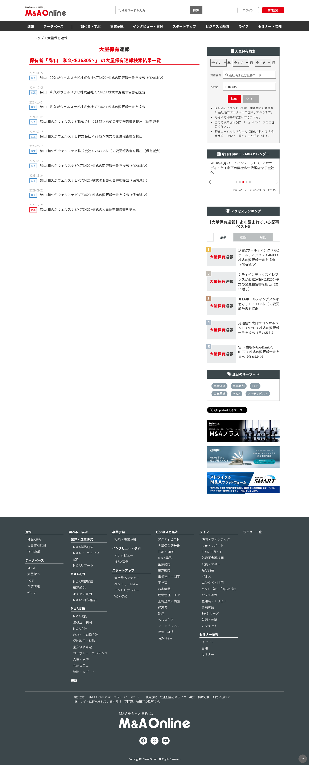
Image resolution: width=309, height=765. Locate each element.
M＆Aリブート (83, 565)
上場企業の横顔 (169, 601)
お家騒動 (164, 589)
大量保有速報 (36, 545)
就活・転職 (209, 619)
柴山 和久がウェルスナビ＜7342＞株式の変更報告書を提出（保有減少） (94, 165)
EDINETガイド (212, 551)
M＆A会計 (80, 628)
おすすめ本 (209, 595)
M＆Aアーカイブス (86, 553)
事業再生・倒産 (169, 576)
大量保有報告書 (169, 545)
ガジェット (209, 626)
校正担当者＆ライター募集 (177, 697)
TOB (255, 386)
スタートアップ (184, 26)
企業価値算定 (82, 647)
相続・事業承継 (125, 539)
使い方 (32, 592)
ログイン (248, 10)
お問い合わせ (221, 697)
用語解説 (79, 587)
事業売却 (238, 386)
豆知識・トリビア (214, 601)
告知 (205, 648)
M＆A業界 (165, 557)
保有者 (214, 87)
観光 (161, 613)
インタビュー (123, 555)
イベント (208, 642)
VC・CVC (120, 596)
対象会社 (215, 75)
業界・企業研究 (82, 539)
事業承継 (117, 26)
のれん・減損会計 (85, 634)
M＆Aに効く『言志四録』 (220, 589)
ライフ (244, 26)
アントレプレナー (126, 590)
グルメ (206, 576)
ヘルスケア (166, 619)
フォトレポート (213, 545)
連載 (74, 680)
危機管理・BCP (169, 595)
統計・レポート (84, 671)
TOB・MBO (166, 551)
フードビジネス (169, 626)
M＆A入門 (78, 574)
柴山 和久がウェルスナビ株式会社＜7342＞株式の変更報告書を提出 (92, 91)
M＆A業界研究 (83, 547)
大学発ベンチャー (127, 577)
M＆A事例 (121, 561)
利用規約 (151, 697)
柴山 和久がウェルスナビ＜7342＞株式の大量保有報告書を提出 (88, 209)
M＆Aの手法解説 (84, 600)
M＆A (236, 393)
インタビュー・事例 (148, 26)
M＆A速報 (34, 539)
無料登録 (273, 10)
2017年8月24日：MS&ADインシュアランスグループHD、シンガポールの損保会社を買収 (243, 168)
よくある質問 (82, 594)
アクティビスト (258, 393)
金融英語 (208, 607)
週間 (243, 237)
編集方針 (80, 697)
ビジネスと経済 (217, 26)
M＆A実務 (78, 608)
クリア (251, 98)
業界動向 (164, 570)
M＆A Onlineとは (100, 697)
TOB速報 (33, 551)
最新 (223, 237)
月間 (263, 237)
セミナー (208, 654)
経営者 (162, 607)
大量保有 (33, 574)
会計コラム (81, 665)
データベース (53, 26)
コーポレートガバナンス (90, 653)
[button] (236, 182)
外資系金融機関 (213, 557)
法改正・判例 (82, 622)
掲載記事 (204, 697)
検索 (196, 9)
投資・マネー (211, 564)
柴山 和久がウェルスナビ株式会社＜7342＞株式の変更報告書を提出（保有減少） (102, 77)
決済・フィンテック (216, 539)
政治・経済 (166, 632)
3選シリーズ (210, 613)
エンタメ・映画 (213, 582)
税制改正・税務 (84, 640)
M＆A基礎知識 (83, 581)
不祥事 (162, 582)
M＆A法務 (80, 616)
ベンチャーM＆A (126, 584)
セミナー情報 (208, 634)
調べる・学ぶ (91, 26)
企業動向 (164, 564)
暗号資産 (208, 570)
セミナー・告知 (270, 26)
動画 (76, 559)
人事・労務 (81, 659)
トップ (39, 37)
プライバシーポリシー (128, 697)
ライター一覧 (252, 532)
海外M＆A (165, 638)
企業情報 (33, 586)
